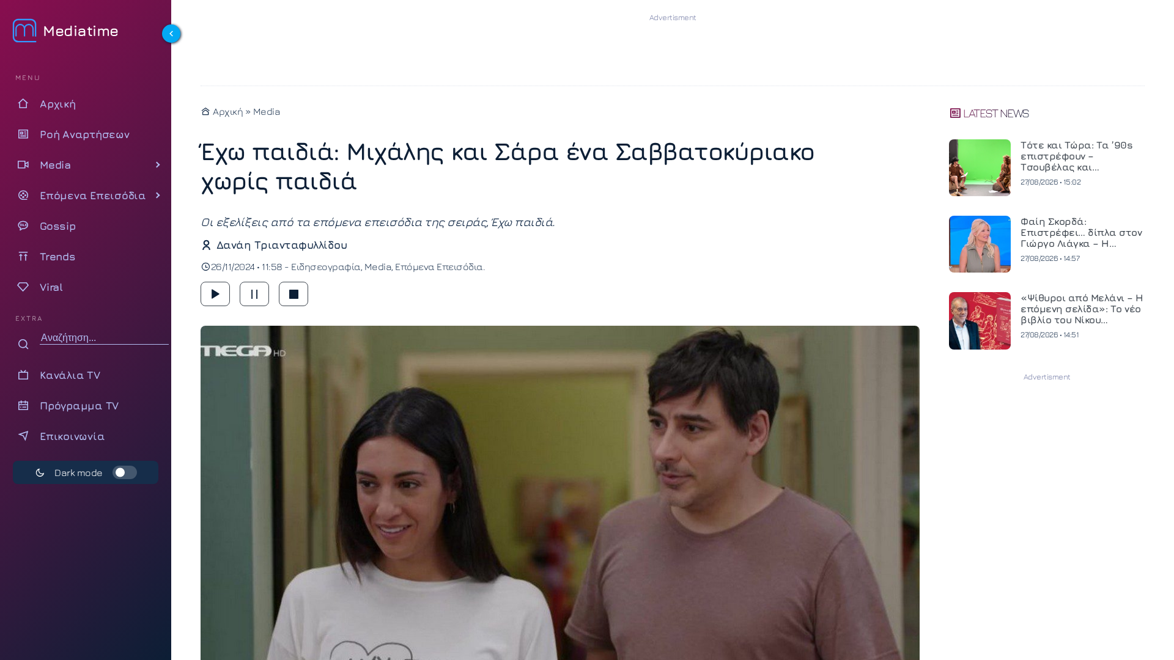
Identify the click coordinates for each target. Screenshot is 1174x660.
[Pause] (254, 294)
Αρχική (227, 111)
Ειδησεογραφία (326, 266)
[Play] (215, 294)
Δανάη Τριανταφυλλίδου (281, 244)
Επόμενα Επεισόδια (439, 266)
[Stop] (293, 294)
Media (267, 111)
